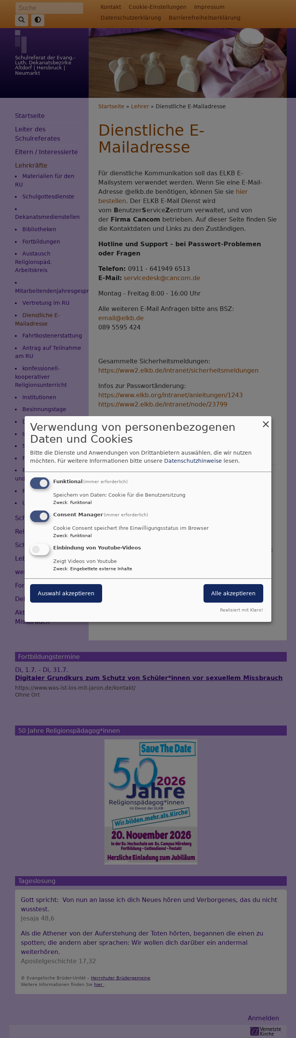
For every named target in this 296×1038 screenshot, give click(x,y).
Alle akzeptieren (233, 593)
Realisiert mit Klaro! (241, 610)
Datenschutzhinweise (193, 461)
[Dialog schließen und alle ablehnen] (265, 421)
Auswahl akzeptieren (66, 593)
